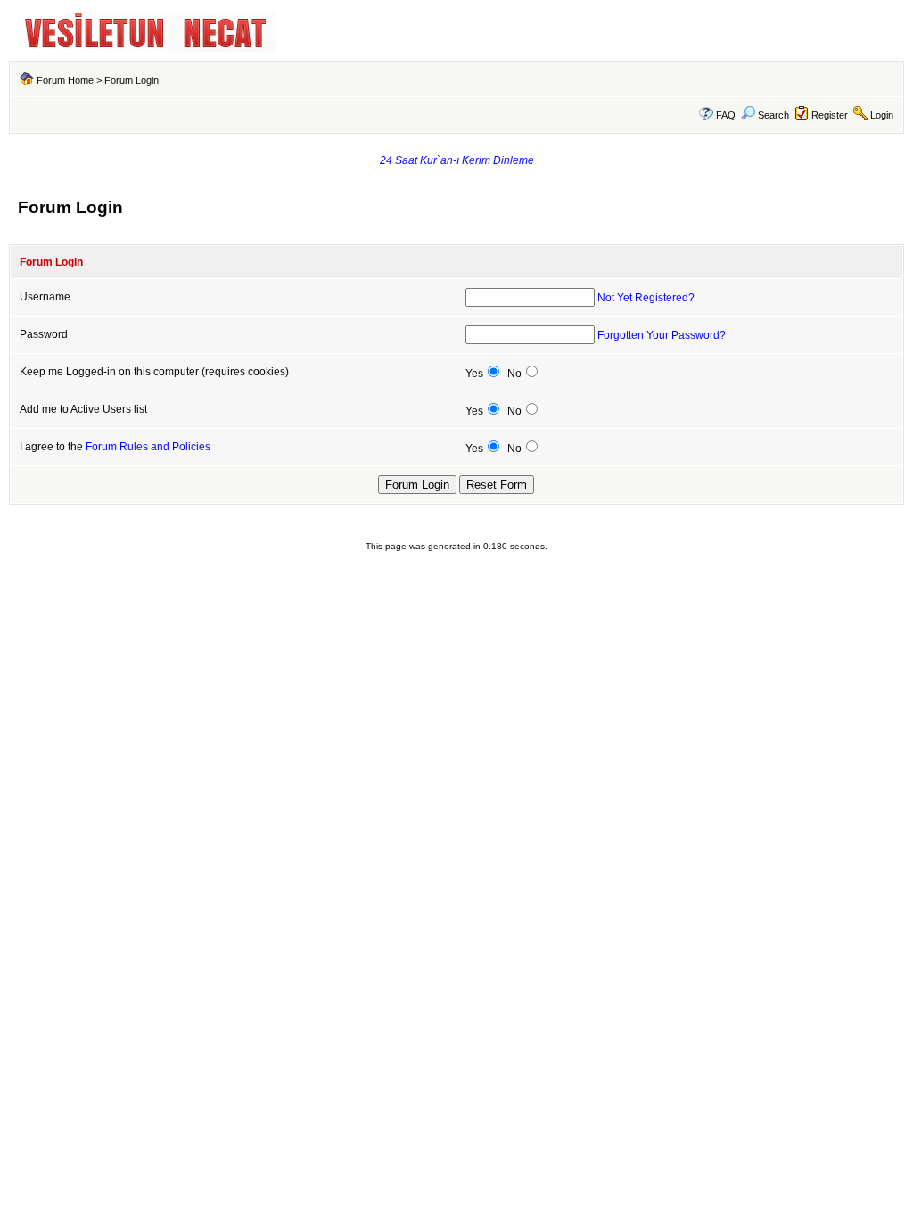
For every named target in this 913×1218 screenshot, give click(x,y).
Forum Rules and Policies (148, 446)
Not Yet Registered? (646, 298)
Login (881, 115)
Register (829, 115)
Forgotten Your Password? (661, 335)
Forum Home (65, 80)
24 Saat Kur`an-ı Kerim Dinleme (457, 160)
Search (773, 115)
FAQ (726, 115)
